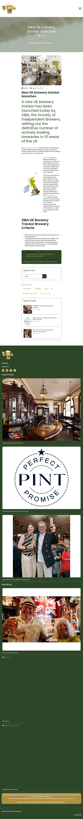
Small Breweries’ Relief (30, 293)
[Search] (44, 276)
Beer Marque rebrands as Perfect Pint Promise (45, 318)
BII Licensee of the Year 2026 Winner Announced (43, 330)
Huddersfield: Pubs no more (10, 789)
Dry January (5, 721)
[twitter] (7, 370)
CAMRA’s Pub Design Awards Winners (43, 306)
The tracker (46, 157)
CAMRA (38, 289)
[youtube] (14, 370)
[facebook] (3, 370)
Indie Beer (27, 289)
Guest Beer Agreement (45, 293)
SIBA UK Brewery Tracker (31, 148)
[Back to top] (79, 815)
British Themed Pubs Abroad (10, 653)
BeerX (46, 289)
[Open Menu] (80, 8)
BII (52, 289)
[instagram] (10, 370)
